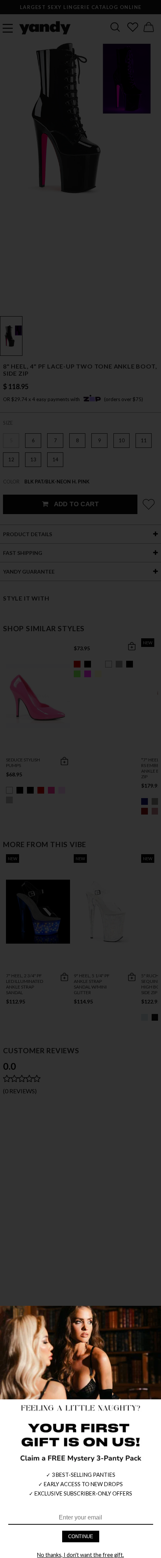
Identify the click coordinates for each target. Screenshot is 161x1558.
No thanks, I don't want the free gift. (80, 1555)
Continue (80, 1536)
